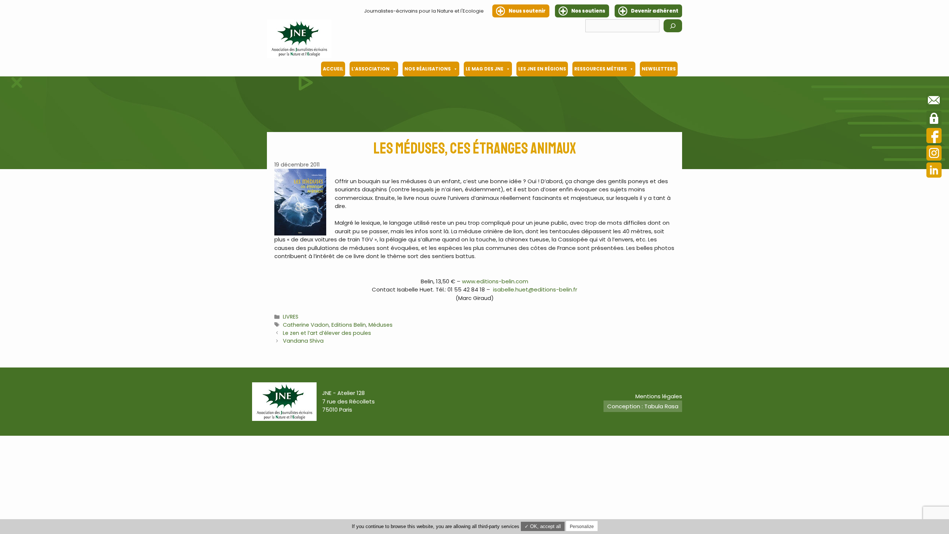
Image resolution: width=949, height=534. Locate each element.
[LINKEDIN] (934, 171)
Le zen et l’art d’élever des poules (327, 333)
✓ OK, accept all (543, 526)
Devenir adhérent (654, 10)
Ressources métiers (600, 69)
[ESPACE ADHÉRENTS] (934, 119)
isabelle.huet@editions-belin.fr (535, 289)
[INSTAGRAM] (934, 154)
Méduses (380, 325)
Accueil (333, 69)
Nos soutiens (588, 10)
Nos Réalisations (427, 69)
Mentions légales (658, 396)
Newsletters (659, 69)
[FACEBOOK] (934, 136)
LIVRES (290, 316)
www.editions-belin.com (495, 281)
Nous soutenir (527, 10)
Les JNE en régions (542, 69)
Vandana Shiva (303, 341)
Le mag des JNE (484, 69)
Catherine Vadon (306, 325)
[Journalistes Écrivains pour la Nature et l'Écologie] (299, 39)
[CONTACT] (934, 102)
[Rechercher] (673, 25)
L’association (370, 69)
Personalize (582, 526)
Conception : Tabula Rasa (642, 406)
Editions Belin (348, 325)
